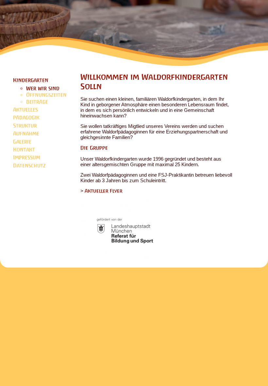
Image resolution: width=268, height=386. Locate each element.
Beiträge (37, 102)
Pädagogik (26, 117)
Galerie (22, 142)
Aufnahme (26, 134)
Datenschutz (29, 166)
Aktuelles (25, 110)
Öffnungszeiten (46, 95)
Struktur (25, 126)
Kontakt (24, 150)
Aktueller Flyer (104, 191)
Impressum (26, 157)
